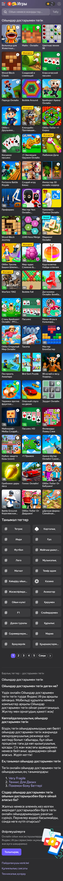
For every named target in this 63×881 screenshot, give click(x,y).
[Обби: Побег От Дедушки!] (31, 499)
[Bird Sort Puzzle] (31, 362)
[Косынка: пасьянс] (11, 143)
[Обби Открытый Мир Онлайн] (11, 334)
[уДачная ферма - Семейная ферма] (51, 499)
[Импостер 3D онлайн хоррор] (51, 170)
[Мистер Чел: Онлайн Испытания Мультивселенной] (31, 198)
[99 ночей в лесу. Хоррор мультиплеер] (51, 362)
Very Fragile (17, 778)
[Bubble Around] (31, 88)
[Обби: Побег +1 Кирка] (51, 115)
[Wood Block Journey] (11, 225)
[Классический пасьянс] (51, 61)
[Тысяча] (31, 334)
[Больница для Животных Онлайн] (11, 33)
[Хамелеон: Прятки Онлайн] (51, 198)
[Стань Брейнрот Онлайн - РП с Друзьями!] (11, 307)
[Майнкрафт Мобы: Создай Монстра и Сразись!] (11, 416)
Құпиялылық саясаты (14, 868)
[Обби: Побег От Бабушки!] (51, 471)
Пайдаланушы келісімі (15, 863)
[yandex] (17, 4)
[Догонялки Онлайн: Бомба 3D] (51, 280)
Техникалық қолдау (14, 873)
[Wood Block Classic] (11, 61)
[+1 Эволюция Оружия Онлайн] (31, 143)
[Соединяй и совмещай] (31, 61)
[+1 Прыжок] (31, 444)
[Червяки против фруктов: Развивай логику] (11, 389)
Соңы (42, 655)
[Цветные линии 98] (51, 33)
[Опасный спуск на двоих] (31, 389)
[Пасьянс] (31, 307)
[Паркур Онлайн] (11, 88)
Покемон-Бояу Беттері (25, 785)
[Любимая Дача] (51, 143)
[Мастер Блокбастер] (51, 334)
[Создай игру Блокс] (31, 170)
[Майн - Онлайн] (31, 33)
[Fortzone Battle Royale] (11, 170)
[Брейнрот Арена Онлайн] (51, 88)
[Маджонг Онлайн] (51, 225)
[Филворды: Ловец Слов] (51, 416)
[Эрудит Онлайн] (51, 389)
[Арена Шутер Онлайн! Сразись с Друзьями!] (51, 444)
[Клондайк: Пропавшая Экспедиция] (31, 115)
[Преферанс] (11, 198)
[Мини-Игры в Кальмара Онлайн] (51, 307)
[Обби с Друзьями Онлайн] (11, 115)
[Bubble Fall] (31, 280)
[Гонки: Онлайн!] (31, 471)
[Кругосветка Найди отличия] (51, 252)
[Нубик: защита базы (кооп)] (11, 444)
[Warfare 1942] (11, 280)
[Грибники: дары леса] (11, 471)
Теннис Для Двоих (22, 782)
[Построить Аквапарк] (11, 362)
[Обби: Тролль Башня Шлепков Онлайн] (11, 252)
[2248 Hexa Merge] (31, 225)
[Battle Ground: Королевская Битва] (11, 499)
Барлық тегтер (10, 673)
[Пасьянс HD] (31, 416)
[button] (50, 4)
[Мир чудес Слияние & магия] (31, 252)
